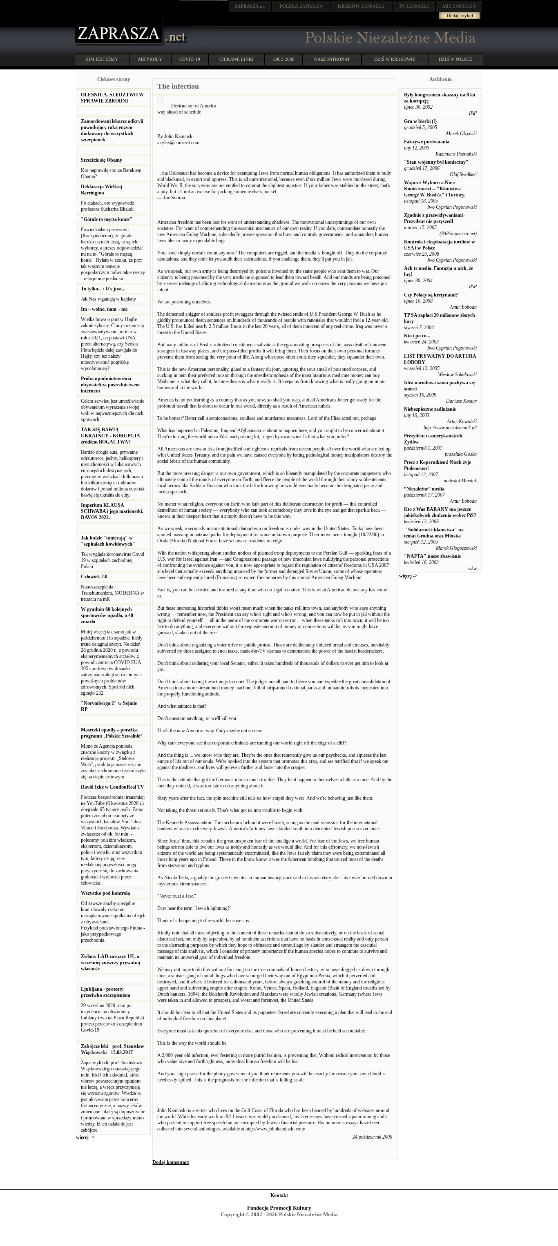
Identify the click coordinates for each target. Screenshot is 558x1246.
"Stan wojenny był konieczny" (436, 162)
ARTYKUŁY (150, 59)
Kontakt (279, 1195)
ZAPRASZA (301, 6)
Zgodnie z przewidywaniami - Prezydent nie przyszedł (435, 218)
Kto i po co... (417, 336)
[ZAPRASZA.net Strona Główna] (120, 45)
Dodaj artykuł (460, 15)
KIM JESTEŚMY (101, 59)
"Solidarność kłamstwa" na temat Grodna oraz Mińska (434, 533)
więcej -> (85, 1137)
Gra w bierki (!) (420, 121)
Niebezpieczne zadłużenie (430, 409)
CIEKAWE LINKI (236, 59)
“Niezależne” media (424, 489)
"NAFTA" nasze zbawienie (432, 556)
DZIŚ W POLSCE (455, 59)
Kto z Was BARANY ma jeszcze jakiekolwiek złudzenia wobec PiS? (440, 512)
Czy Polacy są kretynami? (431, 295)
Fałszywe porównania (426, 142)
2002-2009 (284, 59)
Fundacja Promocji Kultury (279, 1208)
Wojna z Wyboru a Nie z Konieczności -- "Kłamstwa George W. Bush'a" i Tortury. (434, 189)
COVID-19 (189, 59)
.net (250, 6)
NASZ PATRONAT (332, 59)
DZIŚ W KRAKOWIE (394, 59)
